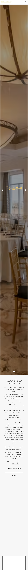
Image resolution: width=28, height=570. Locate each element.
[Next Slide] (25, 190)
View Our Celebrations (14, 468)
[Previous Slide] (2, 190)
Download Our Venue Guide (14, 474)
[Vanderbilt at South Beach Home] (6, 2)
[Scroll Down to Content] (14, 371)
